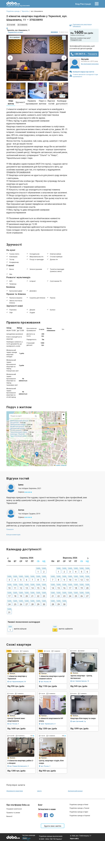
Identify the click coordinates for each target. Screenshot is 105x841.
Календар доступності (61, 102)
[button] (36, 454)
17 (9, 596)
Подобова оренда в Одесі (79, 812)
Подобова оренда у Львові (79, 808)
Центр (39, 791)
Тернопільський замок (18, 436)
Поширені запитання (14, 809)
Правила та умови (13, 813)
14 (32, 588)
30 (44, 604)
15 (38, 588)
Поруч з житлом (42, 102)
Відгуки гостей (51, 102)
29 (38, 604)
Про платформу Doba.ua (18, 805)
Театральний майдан (18, 425)
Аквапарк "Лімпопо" (17, 434)
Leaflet (57, 465)
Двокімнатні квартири (14, 791)
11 (15, 588)
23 (44, 596)
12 (21, 588)
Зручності (20, 102)
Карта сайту (74, 838)
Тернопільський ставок (18, 432)
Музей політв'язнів (17, 426)
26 (21, 604)
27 (26, 604)
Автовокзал (14, 423)
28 (32, 604)
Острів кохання (16, 430)
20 (26, 596)
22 (38, 596)
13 (26, 588)
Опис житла (11, 102)
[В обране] (64, 38)
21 (32, 596)
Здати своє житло (52, 826)
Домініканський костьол (19, 421)
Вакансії (9, 816)
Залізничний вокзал (17, 428)
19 (21, 596)
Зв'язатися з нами (47, 809)
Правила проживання (32, 102)
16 (44, 588)
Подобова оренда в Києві (79, 804)
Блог (40, 805)
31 (9, 612)
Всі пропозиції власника (90, 64)
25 (15, 604)
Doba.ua (63, 465)
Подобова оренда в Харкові (80, 815)
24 (9, 604)
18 (15, 596)
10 (9, 588)
